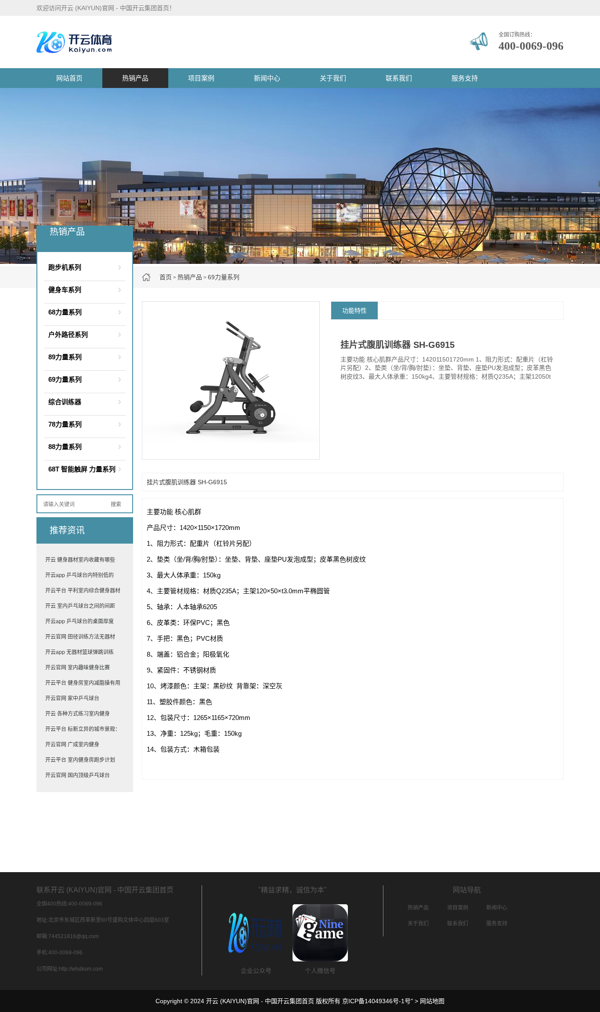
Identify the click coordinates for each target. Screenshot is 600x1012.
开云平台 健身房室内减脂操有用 (82, 683)
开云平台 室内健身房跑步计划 (80, 760)
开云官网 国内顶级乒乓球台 (77, 775)
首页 (165, 277)
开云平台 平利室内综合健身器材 (82, 591)
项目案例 (201, 78)
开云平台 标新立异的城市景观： (82, 729)
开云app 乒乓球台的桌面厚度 (79, 621)
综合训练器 (64, 402)
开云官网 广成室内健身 (72, 745)
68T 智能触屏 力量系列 (82, 469)
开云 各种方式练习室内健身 (77, 714)
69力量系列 (223, 277)
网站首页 (69, 78)
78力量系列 (65, 424)
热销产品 (135, 78)
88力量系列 (65, 446)
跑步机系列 (64, 267)
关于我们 (333, 78)
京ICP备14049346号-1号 (376, 1001)
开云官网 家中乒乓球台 (72, 698)
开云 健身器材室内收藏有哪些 (80, 560)
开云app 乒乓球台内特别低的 (79, 575)
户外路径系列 (68, 334)
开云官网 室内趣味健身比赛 (77, 668)
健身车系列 (64, 289)
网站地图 (432, 1001)
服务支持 (465, 78)
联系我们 (399, 78)
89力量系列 (65, 357)
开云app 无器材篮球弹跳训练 (79, 652)
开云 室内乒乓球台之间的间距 (80, 606)
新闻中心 (267, 78)
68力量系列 (65, 312)
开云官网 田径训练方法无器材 (80, 637)
